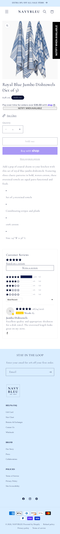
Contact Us (10, 427)
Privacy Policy (11, 481)
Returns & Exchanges (14, 422)
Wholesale (10, 432)
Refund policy (48, 524)
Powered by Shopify (31, 524)
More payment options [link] (30, 159)
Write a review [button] (30, 267)
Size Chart (11, 115)
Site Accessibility (12, 486)
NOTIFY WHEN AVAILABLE (30, 108)
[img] (24, 309)
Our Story (10, 449)
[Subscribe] (50, 372)
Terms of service (39, 528)
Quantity (6, 122)
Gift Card (9, 412)
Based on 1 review (15, 263)
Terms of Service (12, 476)
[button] (6, 11)
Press (8, 454)
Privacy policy (23, 528)
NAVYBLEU (18, 524)
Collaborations (11, 459)
